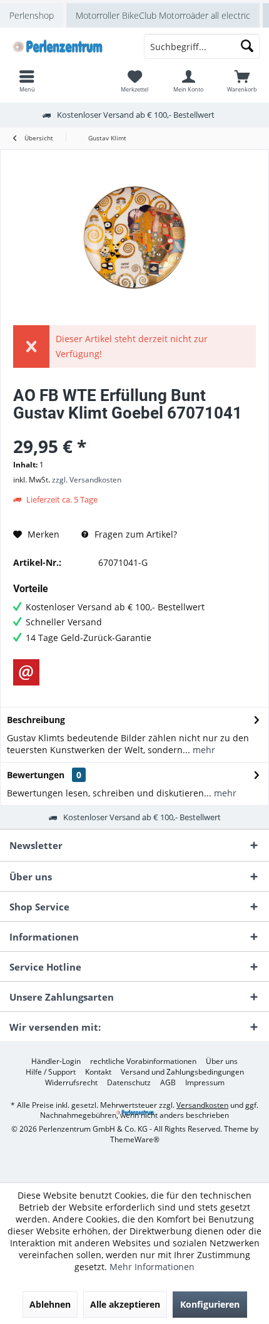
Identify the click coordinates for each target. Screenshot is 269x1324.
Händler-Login (56, 1061)
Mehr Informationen (152, 1267)
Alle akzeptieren (125, 1304)
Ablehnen (50, 1304)
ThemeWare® (135, 1139)
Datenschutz (129, 1083)
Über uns (222, 1061)
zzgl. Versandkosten (86, 479)
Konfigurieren (210, 1304)
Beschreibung (36, 720)
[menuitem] (242, 81)
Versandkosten (202, 1105)
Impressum (205, 1083)
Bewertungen (35, 775)
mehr (202, 750)
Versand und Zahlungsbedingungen (182, 1072)
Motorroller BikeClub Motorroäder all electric (163, 15)
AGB (168, 1083)
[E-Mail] (26, 672)
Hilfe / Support (51, 1072)
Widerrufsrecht (71, 1083)
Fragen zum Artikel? (134, 534)
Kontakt (98, 1072)
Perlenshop (31, 15)
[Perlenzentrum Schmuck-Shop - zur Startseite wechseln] (67, 46)
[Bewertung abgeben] (134, 429)
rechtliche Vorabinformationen (143, 1061)
